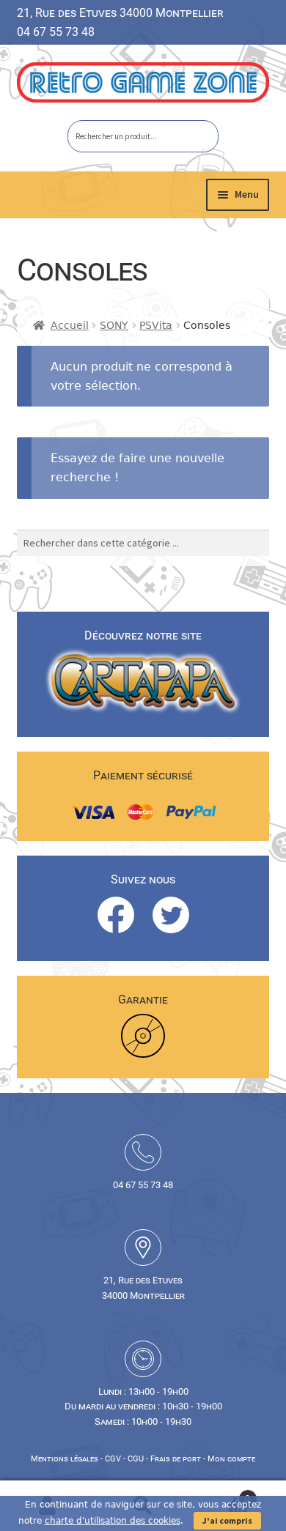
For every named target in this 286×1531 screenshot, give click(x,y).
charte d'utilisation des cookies (112, 1521)
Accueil (70, 325)
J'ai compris (227, 1520)
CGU (136, 1459)
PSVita (155, 325)
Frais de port (175, 1459)
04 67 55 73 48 (56, 32)
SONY (114, 325)
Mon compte (231, 1459)
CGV (113, 1459)
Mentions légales (64, 1459)
